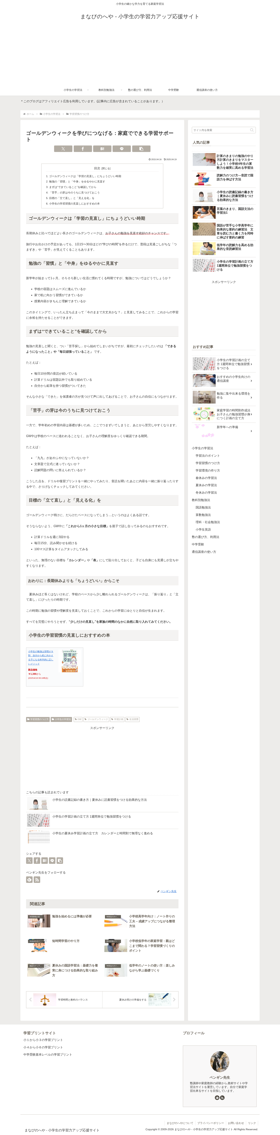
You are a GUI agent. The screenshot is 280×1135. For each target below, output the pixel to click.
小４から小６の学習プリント (43, 1047)
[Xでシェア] (63, 148)
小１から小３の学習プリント (43, 1039)
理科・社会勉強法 (208, 522)
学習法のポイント (208, 455)
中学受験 (198, 544)
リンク (252, 1123)
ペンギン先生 (220, 1077)
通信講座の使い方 (204, 551)
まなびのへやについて (180, 1123)
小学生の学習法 (63, 719)
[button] (141, 148)
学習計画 (118, 719)
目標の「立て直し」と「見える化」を (71, 198)
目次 (97, 168)
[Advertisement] (140, 55)
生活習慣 (133, 719)
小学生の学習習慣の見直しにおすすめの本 (74, 203)
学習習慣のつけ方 (39, 719)
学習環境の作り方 (208, 470)
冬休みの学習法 (206, 492)
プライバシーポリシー (210, 1123)
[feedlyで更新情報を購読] (29, 879)
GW (79, 719)
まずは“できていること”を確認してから (72, 187)
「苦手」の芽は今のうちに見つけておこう (74, 192)
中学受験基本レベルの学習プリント (47, 1054)
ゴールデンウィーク (97, 719)
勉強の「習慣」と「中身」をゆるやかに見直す (77, 181)
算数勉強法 (203, 514)
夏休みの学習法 (206, 485)
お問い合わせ (236, 1123)
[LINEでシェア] (122, 148)
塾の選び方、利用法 (205, 537)
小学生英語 (203, 529)
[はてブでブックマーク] (102, 148)
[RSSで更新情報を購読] (37, 879)
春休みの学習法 (206, 478)
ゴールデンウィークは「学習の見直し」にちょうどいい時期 (85, 176)
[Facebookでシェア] (83, 148)
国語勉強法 (203, 507)
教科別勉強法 (201, 500)
